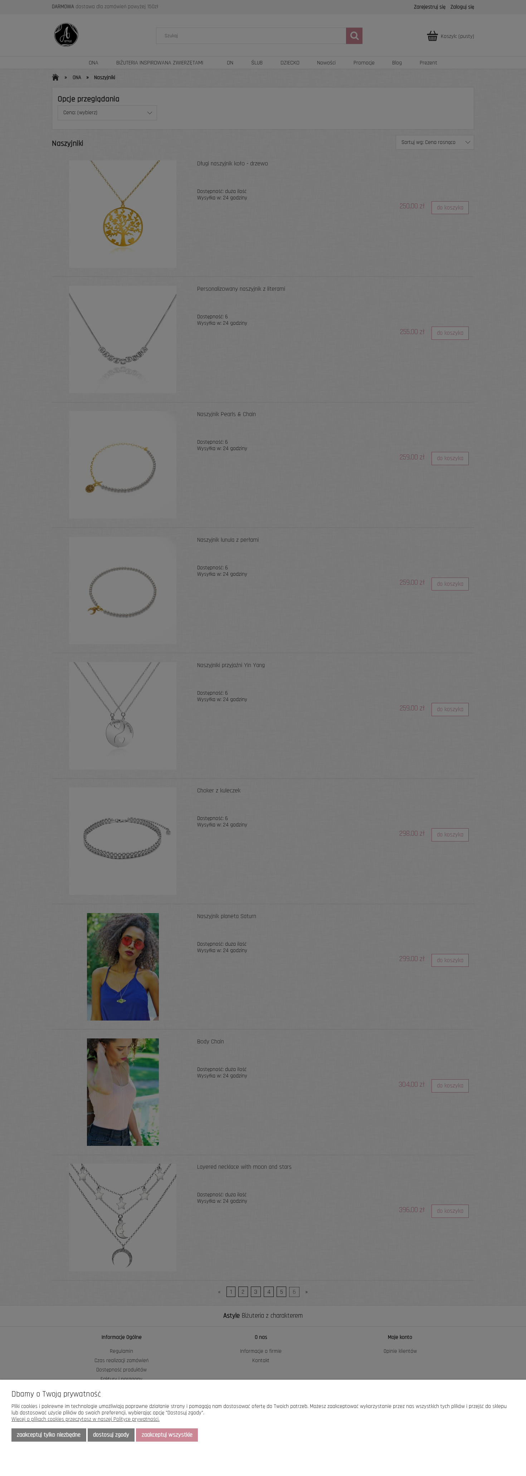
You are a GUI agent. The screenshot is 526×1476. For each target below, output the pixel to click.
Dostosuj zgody (111, 1435)
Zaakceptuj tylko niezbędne (49, 1435)
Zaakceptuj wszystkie (167, 1435)
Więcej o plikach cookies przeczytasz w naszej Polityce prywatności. (85, 1419)
